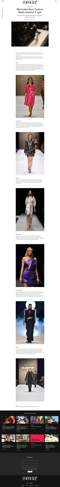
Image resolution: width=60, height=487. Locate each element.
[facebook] (2, 9)
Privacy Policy (35, 469)
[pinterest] (2, 11)
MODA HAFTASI (30, 6)
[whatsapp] (2, 16)
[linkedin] (2, 12)
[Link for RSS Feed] (32, 483)
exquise (32, 406)
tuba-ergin (36, 406)
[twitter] (2, 14)
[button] (43, 96)
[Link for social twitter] (27, 483)
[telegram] (2, 17)
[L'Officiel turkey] (30, 3)
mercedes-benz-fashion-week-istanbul (23, 406)
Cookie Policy (36, 485)
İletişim (26, 485)
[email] (2, 7)
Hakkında (22, 485)
